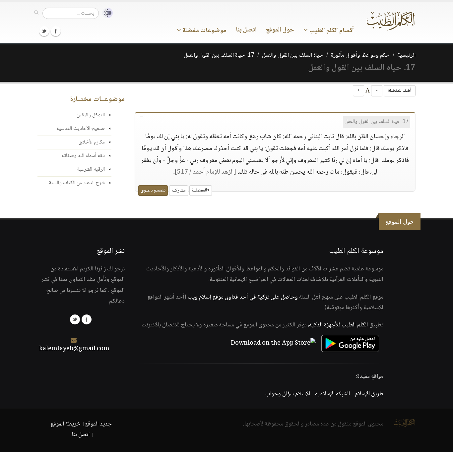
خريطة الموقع (65, 424)
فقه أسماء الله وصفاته (83, 155)
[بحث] (36, 13)
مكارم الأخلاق (92, 142)
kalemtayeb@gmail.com (74, 349)
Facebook (56, 31)
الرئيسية (406, 55)
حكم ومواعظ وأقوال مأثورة (360, 55)
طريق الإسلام (369, 394)
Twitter (44, 31)
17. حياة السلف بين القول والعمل (219, 55)
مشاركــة (178, 191)
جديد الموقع (98, 424)
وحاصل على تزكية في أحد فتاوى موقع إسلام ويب (243, 297)
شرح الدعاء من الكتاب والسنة (77, 183)
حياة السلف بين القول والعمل (292, 55)
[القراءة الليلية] (106, 13)
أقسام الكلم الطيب (331, 30)
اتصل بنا (246, 30)
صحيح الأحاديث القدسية (80, 128)
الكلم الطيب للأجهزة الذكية (338, 325)
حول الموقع (280, 30)
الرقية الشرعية (91, 169)
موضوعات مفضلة (204, 30)
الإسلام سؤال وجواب (287, 394)
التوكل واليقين (91, 115)
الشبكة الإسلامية (332, 394)
